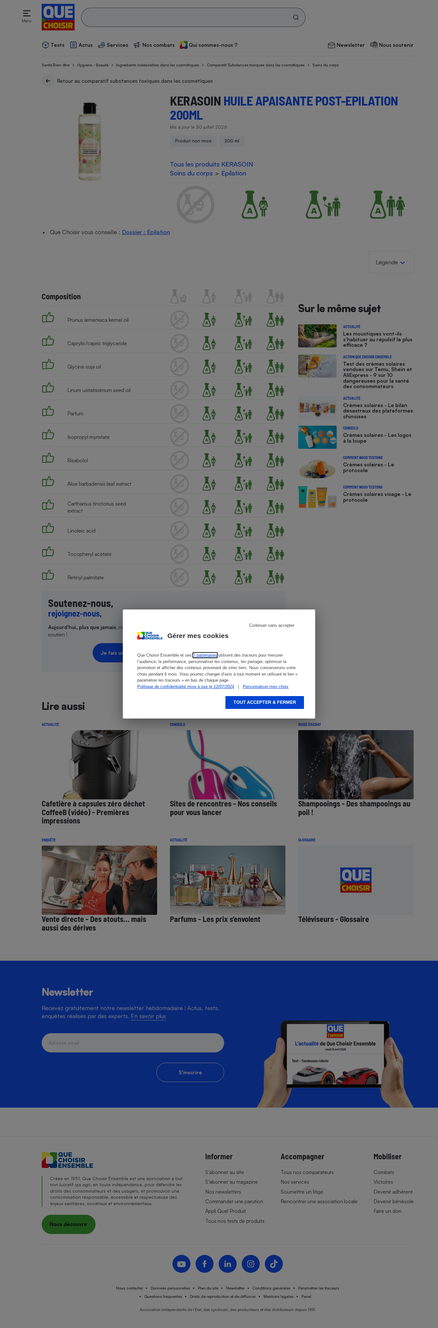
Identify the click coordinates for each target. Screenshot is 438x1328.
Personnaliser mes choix (266, 686)
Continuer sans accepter (271, 625)
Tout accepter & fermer (264, 702)
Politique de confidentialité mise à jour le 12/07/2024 (185, 686)
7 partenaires (205, 655)
